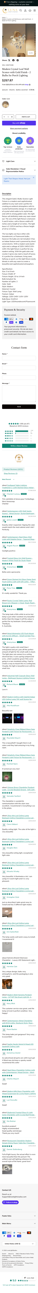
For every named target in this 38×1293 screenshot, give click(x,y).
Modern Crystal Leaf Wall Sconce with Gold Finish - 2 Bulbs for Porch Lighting (17, 19)
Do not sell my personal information (12, 1272)
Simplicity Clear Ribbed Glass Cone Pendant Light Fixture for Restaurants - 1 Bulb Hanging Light (18, 731)
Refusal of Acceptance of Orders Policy (13, 1270)
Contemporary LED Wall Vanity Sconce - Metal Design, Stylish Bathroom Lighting (18, 513)
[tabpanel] (19, 250)
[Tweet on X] (9, 60)
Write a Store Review (19, 446)
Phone (4, 373)
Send (19, 407)
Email (4, 364)
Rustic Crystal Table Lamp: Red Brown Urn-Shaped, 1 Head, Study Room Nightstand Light (18, 603)
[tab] (6, 193)
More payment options (19, 128)
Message (5, 383)
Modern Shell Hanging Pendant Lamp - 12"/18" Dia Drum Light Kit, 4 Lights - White (17, 997)
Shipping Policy (6, 1265)
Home (4, 17)
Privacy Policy (29, 1272)
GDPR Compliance (7, 1276)
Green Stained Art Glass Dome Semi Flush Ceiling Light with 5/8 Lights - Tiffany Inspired (19, 581)
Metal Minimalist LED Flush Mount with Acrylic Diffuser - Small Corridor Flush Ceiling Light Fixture (18, 635)
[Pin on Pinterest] (18, 60)
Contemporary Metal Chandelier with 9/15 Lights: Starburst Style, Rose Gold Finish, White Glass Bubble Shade (17, 1023)
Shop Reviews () (11, 473)
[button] (30, 10)
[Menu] (34, 10)
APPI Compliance (19, 1274)
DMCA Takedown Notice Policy (25, 1263)
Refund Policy (17, 1265)
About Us (11, 1263)
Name (4, 354)
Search (4, 1263)
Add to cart (26, 117)
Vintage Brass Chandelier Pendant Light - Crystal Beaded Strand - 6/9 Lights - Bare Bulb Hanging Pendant (18, 789)
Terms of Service (7, 1274)
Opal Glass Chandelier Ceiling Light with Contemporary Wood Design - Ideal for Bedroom (18, 1072)
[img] (19, 424)
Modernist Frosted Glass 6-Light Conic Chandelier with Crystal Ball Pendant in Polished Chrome (19, 1114)
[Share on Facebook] (13, 60)
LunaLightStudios (12, 1259)
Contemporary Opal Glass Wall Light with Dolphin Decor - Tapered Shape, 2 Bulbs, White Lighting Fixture (19, 539)
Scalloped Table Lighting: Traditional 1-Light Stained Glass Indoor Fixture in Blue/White (18, 487)
